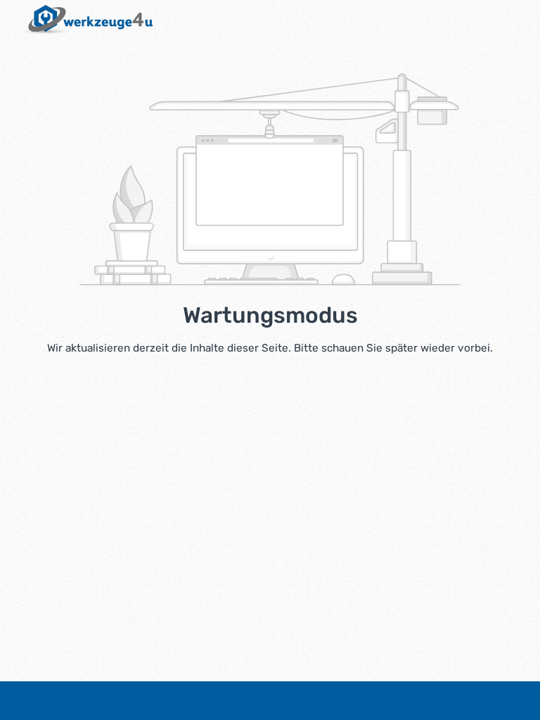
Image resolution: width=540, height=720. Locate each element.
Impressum (232, 700)
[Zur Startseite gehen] (83, 19)
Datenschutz (306, 700)
